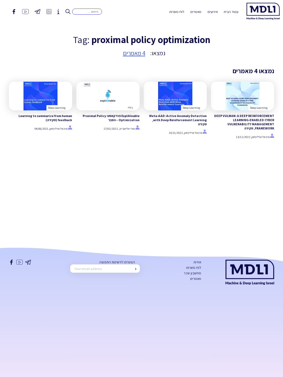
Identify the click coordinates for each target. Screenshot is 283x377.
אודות (197, 262)
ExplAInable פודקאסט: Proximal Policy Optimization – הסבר (111, 118)
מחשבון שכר (192, 273)
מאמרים (195, 11)
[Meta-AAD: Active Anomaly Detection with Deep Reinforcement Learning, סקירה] (175, 96)
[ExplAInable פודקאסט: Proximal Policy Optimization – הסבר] (108, 96)
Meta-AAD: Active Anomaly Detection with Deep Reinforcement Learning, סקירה (178, 120)
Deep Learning (259, 108)
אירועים (213, 11)
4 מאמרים (134, 53)
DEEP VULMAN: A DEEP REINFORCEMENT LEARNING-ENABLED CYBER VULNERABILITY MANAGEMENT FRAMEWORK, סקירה (244, 122)
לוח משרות (176, 11)
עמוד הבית (231, 11)
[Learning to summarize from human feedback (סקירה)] (40, 96)
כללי (130, 108)
